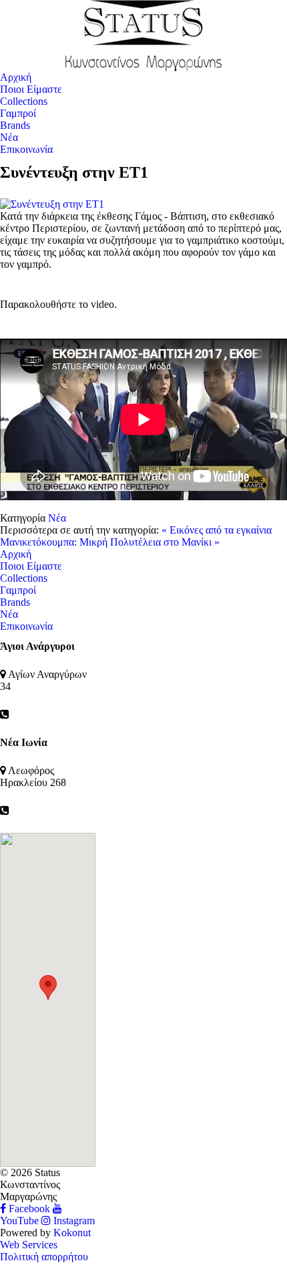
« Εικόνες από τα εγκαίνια (217, 530)
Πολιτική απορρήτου (44, 1256)
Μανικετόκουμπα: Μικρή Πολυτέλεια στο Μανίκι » (110, 542)
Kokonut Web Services (45, 1238)
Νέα (57, 518)
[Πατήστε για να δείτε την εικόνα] (143, 203)
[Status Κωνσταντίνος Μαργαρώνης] (143, 34)
